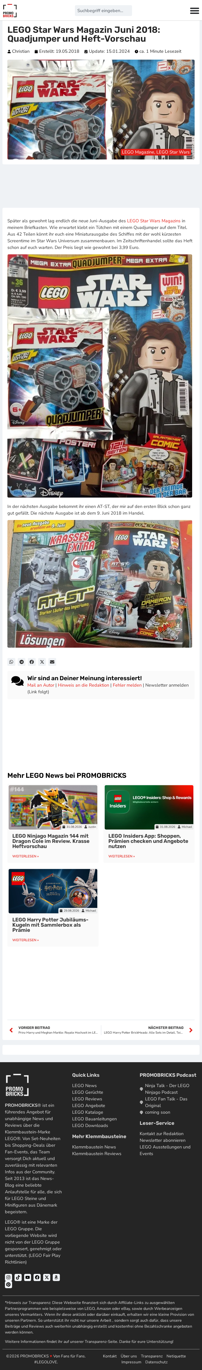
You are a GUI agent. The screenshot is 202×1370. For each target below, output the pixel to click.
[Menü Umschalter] (195, 11)
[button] (11, 662)
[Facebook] (37, 1277)
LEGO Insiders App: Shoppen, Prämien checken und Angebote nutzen (148, 841)
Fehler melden (127, 685)
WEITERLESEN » (25, 856)
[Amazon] (56, 1277)
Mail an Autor (40, 685)
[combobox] (103, 10)
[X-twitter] (46, 1277)
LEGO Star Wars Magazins (154, 221)
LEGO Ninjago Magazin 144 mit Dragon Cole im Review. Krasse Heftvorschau (50, 841)
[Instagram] (8, 1277)
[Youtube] (27, 1277)
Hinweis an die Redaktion (83, 685)
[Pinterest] (8, 1284)
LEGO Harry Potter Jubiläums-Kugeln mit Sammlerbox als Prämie (50, 925)
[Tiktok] (18, 1277)
